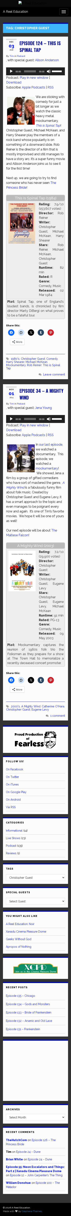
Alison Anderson (47, 60)
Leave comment (54, 374)
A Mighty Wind (30, 706)
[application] (35, 71)
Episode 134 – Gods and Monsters (28, 1004)
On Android (13, 799)
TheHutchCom (16, 1140)
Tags (9, 868)
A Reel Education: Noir (20, 924)
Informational (14, 830)
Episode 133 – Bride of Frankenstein (28, 1012)
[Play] (11, 71)
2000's (15, 706)
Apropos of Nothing (18, 946)
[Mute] (49, 71)
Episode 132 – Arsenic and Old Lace (29, 1020)
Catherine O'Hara (53, 706)
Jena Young (43, 408)
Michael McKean (36, 362)
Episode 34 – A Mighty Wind (41, 394)
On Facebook (14, 769)
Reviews (11, 853)
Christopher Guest (33, 358)
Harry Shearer (15, 362)
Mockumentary (16, 365)
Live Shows (13, 838)
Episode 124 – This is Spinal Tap (40, 46)
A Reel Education (15, 12)
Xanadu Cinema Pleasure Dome (26, 931)
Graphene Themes (32, 1211)
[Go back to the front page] (32, 3)
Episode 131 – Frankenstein (23, 1029)
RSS (51, 87)
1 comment (57, 715)
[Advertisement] (35, 1070)
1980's (15, 358)
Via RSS (11, 807)
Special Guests (18, 892)
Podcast (21, 56)
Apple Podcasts (33, 87)
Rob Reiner (34, 365)
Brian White (14, 1159)
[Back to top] (62, 1207)
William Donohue (18, 1182)
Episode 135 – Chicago (20, 995)
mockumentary (47, 468)
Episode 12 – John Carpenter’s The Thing (36, 1175)
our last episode (50, 444)
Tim (12, 56)
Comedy (52, 358)
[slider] (57, 71)
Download (13, 82)
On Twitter (12, 777)
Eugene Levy (40, 709)
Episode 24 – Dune (28, 1151)
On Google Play (16, 792)
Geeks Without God (18, 939)
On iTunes (12, 784)
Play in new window (34, 78)
